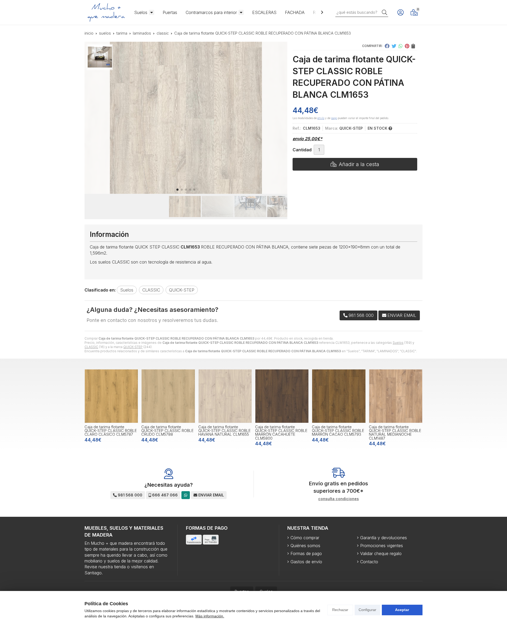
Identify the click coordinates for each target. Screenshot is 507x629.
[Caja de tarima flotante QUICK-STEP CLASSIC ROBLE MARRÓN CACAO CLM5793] (338, 396)
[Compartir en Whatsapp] (400, 46)
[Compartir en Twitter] (394, 46)
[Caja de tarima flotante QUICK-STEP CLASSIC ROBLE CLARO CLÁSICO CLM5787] (111, 396)
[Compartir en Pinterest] (407, 46)
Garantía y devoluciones (383, 537)
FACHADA (294, 12)
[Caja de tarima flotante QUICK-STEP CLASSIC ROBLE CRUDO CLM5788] (168, 396)
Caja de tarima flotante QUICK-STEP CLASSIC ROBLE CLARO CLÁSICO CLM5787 (110, 431)
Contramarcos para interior (211, 12)
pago (334, 118)
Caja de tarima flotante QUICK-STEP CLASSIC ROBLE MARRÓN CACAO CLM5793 (338, 431)
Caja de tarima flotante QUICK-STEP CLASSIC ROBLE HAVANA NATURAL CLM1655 (224, 431)
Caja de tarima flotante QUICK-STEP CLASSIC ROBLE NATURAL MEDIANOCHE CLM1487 (395, 432)
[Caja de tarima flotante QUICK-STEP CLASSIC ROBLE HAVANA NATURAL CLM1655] (225, 396)
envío (320, 118)
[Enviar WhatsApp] (185, 495)
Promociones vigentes (381, 545)
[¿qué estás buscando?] (361, 12)
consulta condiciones (338, 499)
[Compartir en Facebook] (387, 46)
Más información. (209, 616)
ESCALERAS (264, 12)
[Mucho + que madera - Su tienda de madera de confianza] (106, 12)
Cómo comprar (304, 537)
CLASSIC (91, 347)
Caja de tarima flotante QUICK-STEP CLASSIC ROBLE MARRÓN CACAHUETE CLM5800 (281, 432)
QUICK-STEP (133, 347)
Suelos (140, 12)
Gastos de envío (306, 561)
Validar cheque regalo (381, 553)
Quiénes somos (305, 545)
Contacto (369, 561)
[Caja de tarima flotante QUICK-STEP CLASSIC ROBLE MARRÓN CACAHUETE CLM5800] (281, 396)
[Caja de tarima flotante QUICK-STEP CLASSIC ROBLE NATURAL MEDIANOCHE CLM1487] (395, 396)
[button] (177, 190)
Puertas (170, 12)
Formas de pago (306, 553)
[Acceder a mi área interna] (400, 12)
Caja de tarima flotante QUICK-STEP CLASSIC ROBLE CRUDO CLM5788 (167, 431)
